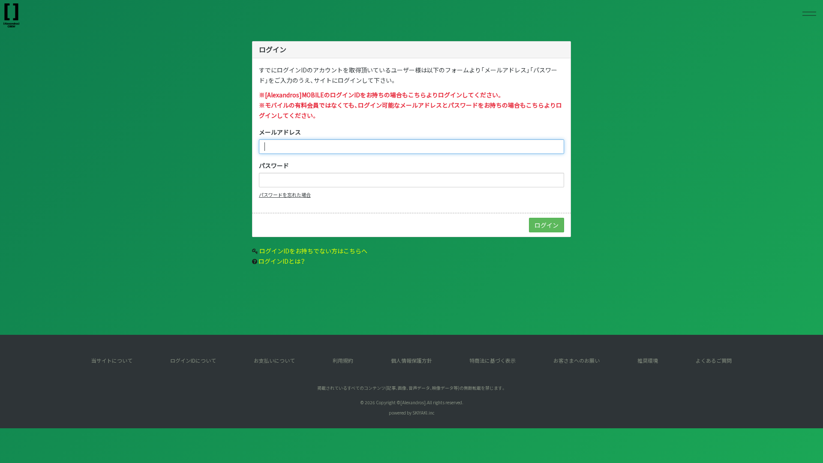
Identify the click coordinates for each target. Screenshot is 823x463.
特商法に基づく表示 (492, 360)
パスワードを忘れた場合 (285, 194)
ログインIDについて (193, 360)
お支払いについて (274, 360)
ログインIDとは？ (281, 261)
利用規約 (343, 360)
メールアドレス (280, 132)
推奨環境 (647, 360)
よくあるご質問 (714, 360)
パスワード (274, 165)
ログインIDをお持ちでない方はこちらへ (313, 251)
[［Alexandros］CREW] (11, 15)
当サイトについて (111, 360)
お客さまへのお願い (576, 360)
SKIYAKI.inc (423, 412)
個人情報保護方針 (411, 360)
